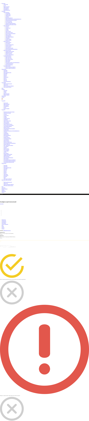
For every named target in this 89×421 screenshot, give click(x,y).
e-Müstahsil (6, 119)
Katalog (5, 91)
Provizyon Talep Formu (10, 44)
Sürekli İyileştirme (7, 144)
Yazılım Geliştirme (5, 224)
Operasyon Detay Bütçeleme (11, 23)
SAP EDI (5, 75)
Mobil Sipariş (8, 61)
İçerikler (3, 89)
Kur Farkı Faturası (9, 21)
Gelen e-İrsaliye (8, 34)
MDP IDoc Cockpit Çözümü (8, 185)
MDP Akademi (6, 7)
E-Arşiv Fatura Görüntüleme (10, 33)
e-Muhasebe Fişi (8, 35)
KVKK (3, 226)
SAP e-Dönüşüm (6, 25)
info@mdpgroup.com (7, 230)
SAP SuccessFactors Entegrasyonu (11, 49)
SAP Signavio (6, 175)
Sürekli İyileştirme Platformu (10, 68)
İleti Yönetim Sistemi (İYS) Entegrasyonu (12, 62)
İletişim (3, 97)
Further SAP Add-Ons (7, 55)
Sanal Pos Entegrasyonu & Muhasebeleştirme (11, 130)
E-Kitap (5, 92)
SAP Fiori (5, 74)
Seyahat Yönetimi (9, 45)
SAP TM (5, 78)
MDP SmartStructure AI (8, 83)
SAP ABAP (5, 73)
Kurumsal (3, 3)
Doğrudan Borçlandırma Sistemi (11, 20)
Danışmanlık (4, 69)
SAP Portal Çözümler (7, 50)
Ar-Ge (5, 5)
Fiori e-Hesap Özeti (9, 22)
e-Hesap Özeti (8, 14)
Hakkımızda (6, 4)
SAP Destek (4, 223)
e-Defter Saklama (7, 118)
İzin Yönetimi (8, 43)
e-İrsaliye (7, 30)
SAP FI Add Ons (6, 12)
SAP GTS (5, 79)
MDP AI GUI (6, 84)
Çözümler (3, 11)
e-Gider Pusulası (8, 39)
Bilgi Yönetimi (6, 153)
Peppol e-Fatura (8, 40)
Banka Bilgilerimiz (7, 10)
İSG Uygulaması (6, 149)
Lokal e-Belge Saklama (9, 36)
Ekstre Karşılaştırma (9, 17)
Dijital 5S (5, 147)
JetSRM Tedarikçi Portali (10, 51)
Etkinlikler (5, 90)
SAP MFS (5, 80)
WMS (5, 177)
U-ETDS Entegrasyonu (9, 63)
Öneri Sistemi (6, 146)
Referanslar (4, 191)
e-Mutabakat (8, 13)
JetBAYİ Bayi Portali (9, 52)
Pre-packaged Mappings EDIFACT (10, 159)
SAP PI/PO (5, 71)
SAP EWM (5, 70)
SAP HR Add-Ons (7, 41)
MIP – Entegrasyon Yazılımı (8, 145)
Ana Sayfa (1, 203)
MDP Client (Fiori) (9, 58)
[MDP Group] (3, 1)
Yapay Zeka (4, 82)
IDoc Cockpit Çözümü (7, 87)
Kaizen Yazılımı (6, 148)
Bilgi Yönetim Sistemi (9, 59)
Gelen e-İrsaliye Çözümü (8, 124)
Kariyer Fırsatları (6, 108)
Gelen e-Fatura (8, 31)
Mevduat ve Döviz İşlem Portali (9, 111)
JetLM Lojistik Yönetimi (10, 54)
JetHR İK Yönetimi (9, 53)
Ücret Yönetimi (8, 46)
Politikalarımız (6, 106)
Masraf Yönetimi (8, 42)
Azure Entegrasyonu (7, 81)
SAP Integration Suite (7, 72)
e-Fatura (7, 26)
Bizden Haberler (6, 94)
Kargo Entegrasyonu (9, 64)
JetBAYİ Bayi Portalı (7, 155)
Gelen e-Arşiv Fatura (9, 32)
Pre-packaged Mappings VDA (9, 162)
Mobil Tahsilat (8, 60)
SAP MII (5, 173)
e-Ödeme (7, 16)
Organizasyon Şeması (7, 138)
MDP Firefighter (6, 156)
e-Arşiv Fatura (6, 115)
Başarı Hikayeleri (6, 6)
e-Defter (7, 29)
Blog (2, 88)
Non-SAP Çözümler (7, 65)
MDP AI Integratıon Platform (9, 184)
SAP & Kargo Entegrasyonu (8, 157)
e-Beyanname (8, 15)
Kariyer (5, 107)
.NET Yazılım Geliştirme (8, 178)
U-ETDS (5, 152)
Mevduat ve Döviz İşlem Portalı (11, 24)
